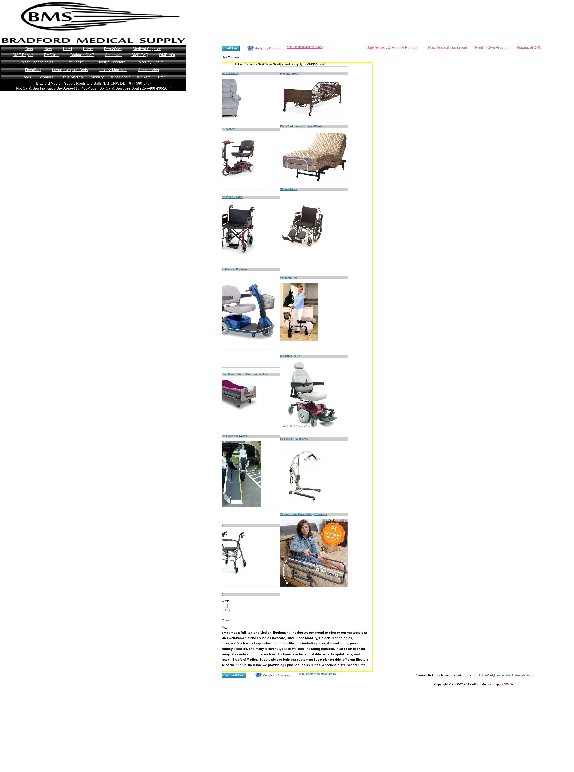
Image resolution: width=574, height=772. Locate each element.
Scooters (45, 77)
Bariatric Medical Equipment (231, 269)
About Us (113, 55)
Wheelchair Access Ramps (231, 436)
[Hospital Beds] (312, 98)
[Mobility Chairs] (309, 394)
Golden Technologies (36, 62)
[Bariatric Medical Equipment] (246, 311)
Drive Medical (72, 77)
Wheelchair (120, 77)
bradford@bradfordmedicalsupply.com (506, 675)
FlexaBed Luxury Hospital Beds (301, 126)
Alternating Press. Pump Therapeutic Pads (241, 374)
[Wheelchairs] (302, 228)
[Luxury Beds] (314, 156)
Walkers (144, 77)
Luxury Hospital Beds (70, 70)
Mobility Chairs (151, 62)
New (48, 49)
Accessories (148, 70)
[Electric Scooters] (235, 156)
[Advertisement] (204, 116)
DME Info (167, 55)
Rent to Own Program (492, 47)
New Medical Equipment (447, 47)
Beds (27, 77)
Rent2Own (113, 49)
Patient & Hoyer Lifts (294, 439)
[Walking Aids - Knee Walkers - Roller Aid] (299, 311)
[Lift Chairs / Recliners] (229, 98)
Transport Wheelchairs (228, 197)
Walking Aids (289, 277)
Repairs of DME (529, 47)
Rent (29, 49)
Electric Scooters (111, 62)
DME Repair (23, 55)
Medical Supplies (147, 49)
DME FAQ (139, 55)
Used (67, 49)
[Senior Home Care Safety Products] (314, 552)
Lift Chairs (75, 62)
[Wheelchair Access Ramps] (237, 473)
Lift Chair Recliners (225, 73)
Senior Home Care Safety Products (303, 514)
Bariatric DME (82, 55)
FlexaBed (33, 70)
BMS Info (51, 55)
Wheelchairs (288, 189)
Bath (161, 77)
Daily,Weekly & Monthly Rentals (391, 47)
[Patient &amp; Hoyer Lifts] (302, 473)
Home (88, 49)
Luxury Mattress (113, 70)
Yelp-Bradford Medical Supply (305, 47)
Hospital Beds (289, 73)
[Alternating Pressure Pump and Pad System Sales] (235, 394)
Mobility (97, 77)
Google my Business (267, 48)
